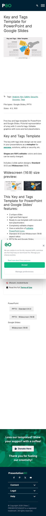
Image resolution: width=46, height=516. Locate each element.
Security (34, 97)
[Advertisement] (23, 75)
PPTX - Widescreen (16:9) (23, 317)
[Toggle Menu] (43, 5)
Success (16, 99)
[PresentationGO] (6, 5)
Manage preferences (24, 272)
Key (21, 97)
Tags (23, 99)
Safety (27, 97)
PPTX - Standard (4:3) (21, 309)
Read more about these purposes (19, 260)
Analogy (15, 97)
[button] (43, 245)
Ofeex (25, 506)
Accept (24, 265)
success (7, 147)
